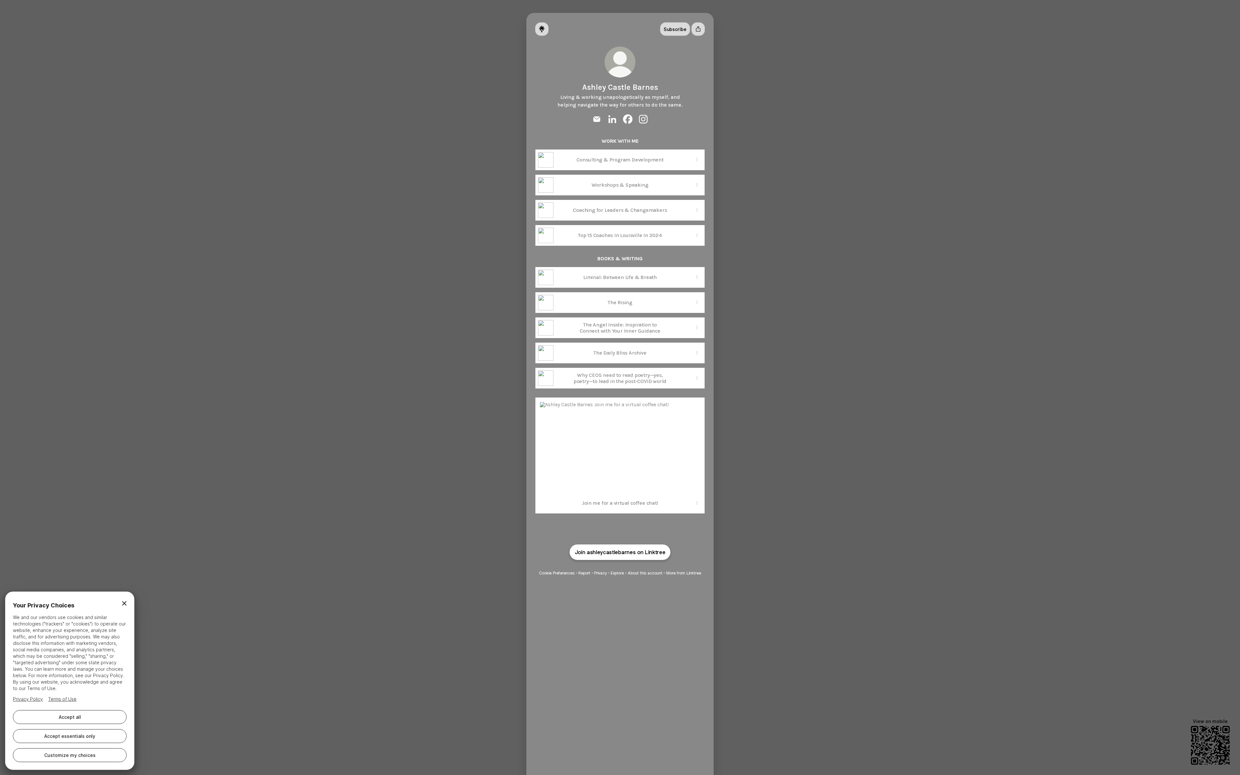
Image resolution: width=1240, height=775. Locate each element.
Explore (617, 573)
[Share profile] (698, 29)
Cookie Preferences (556, 573)
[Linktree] (541, 29)
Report (584, 573)
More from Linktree (683, 573)
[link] (596, 119)
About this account (645, 573)
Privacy (600, 573)
